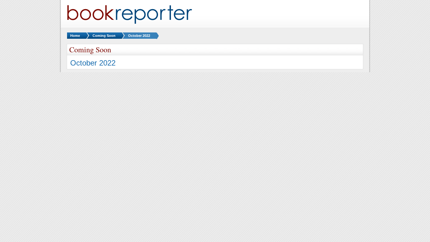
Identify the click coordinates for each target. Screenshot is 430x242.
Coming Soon (104, 35)
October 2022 (139, 35)
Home (75, 35)
